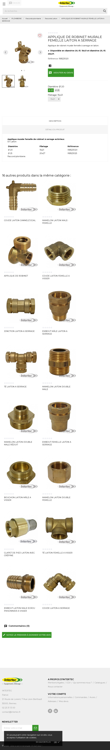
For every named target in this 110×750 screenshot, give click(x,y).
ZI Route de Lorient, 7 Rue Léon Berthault (22, 699)
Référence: (53, 58)
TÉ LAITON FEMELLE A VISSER (57, 553)
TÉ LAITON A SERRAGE (15, 386)
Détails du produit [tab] (55, 129)
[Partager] (50, 66)
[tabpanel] (23, 52)
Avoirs (93, 697)
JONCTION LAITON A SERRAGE (19, 331)
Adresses (52, 701)
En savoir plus (43, 742)
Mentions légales (56, 682)
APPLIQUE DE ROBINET (16, 276)
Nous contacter (55, 686)
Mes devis (63, 701)
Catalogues (100, 682)
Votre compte (57, 694)
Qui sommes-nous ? (83, 682)
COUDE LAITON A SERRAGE (56, 608)
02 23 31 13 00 (8, 708)
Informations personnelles (60, 697)
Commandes (81, 697)
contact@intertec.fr (11, 712)
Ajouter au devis (61, 72)
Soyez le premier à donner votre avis (27, 634)
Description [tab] (55, 121)
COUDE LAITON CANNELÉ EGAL (20, 220)
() (14, 3)
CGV (68, 682)
